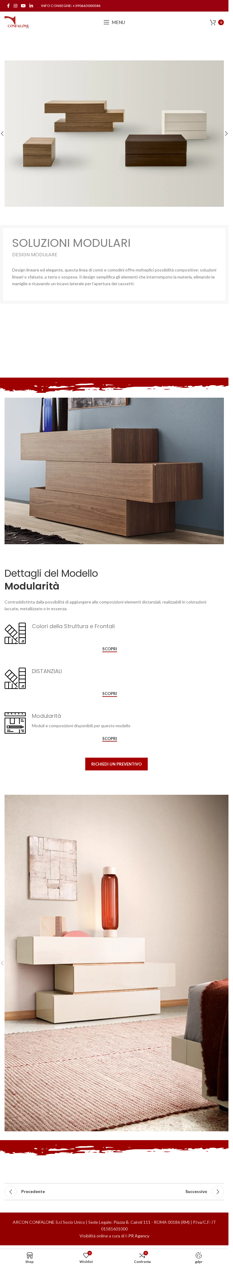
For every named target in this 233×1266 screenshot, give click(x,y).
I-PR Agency (137, 1235)
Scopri (109, 649)
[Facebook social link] (8, 6)
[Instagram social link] (15, 6)
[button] (226, 133)
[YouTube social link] (23, 6)
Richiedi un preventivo (116, 764)
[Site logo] (17, 21)
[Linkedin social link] (31, 6)
